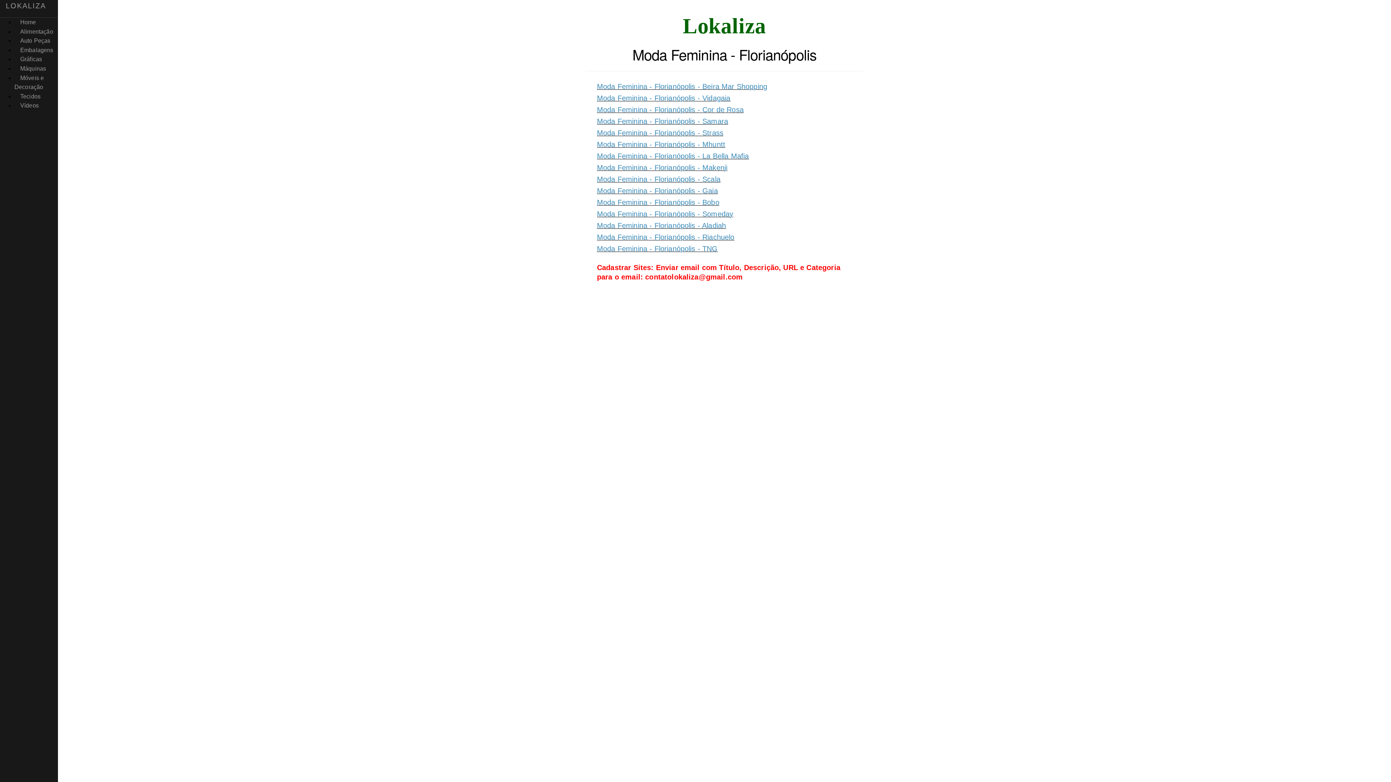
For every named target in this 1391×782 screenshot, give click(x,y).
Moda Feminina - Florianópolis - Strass (660, 133)
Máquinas (33, 69)
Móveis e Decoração (29, 83)
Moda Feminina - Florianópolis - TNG (657, 249)
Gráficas (31, 59)
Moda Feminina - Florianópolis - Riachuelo (666, 237)
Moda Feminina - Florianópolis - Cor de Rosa (670, 110)
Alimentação (36, 32)
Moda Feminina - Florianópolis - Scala (658, 179)
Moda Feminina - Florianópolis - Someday (665, 214)
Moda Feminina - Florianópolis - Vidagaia (663, 98)
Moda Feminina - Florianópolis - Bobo (658, 202)
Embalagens (37, 50)
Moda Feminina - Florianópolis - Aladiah (661, 226)
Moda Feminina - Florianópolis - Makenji (662, 168)
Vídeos (29, 105)
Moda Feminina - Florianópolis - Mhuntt (661, 144)
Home (28, 22)
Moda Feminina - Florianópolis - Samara (662, 121)
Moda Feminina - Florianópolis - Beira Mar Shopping (682, 87)
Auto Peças (35, 41)
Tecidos (30, 96)
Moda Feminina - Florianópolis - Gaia (657, 191)
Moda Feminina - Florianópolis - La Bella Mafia (673, 156)
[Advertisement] (724, 355)
